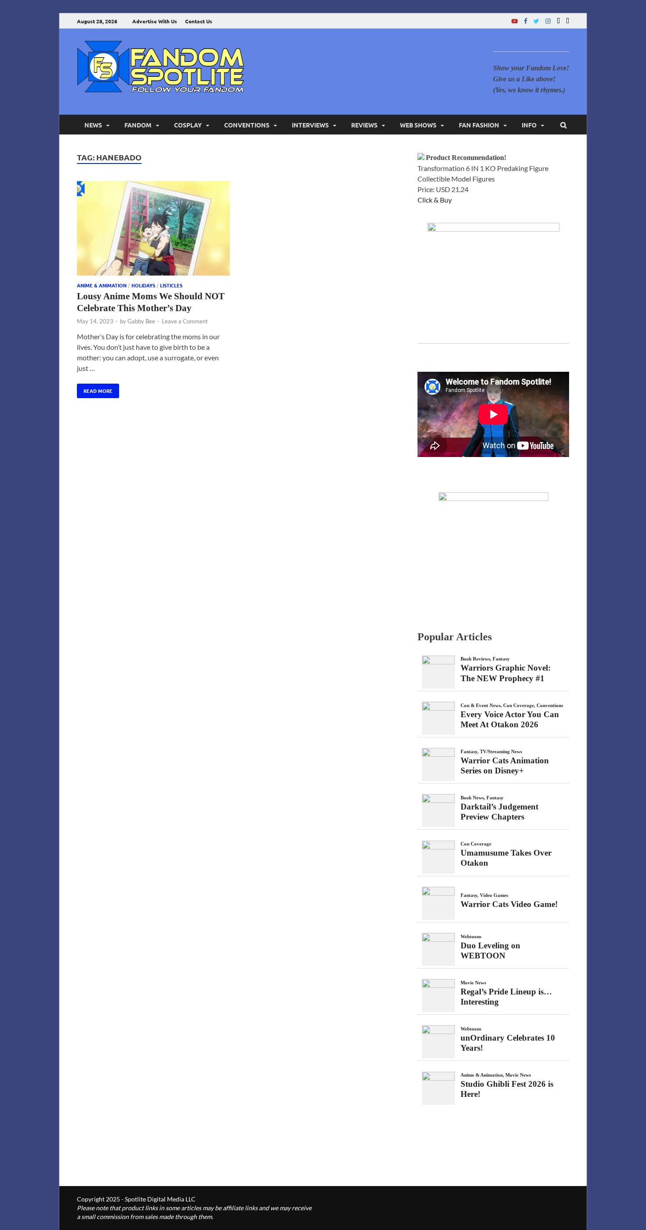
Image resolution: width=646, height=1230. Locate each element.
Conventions (246, 125)
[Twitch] (558, 20)
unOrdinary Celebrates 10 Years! (508, 1042)
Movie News (473, 982)
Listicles (171, 285)
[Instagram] (548, 20)
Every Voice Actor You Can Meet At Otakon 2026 (510, 719)
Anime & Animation (102, 285)
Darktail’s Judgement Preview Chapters (499, 811)
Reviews (364, 125)
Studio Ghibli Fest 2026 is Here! (507, 1089)
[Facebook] (526, 20)
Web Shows (418, 125)
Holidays (143, 285)
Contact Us (198, 21)
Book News (472, 797)
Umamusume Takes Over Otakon (506, 857)
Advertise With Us (154, 21)
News (93, 125)
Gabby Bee (141, 321)
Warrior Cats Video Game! (509, 904)
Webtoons (471, 936)
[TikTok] (567, 20)
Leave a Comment (185, 321)
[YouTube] (514, 20)
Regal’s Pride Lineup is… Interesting (506, 996)
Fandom (138, 125)
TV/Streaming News (501, 751)
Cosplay (188, 125)
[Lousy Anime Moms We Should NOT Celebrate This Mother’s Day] (153, 229)
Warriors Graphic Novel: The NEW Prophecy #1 (506, 672)
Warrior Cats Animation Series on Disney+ (505, 765)
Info (529, 125)
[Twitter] (536, 20)
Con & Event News (481, 705)
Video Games (494, 895)
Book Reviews (475, 658)
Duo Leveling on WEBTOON (490, 950)
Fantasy (501, 658)
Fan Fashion (479, 125)
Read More (95, 389)
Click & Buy (434, 200)
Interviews (310, 125)
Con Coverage (518, 705)
